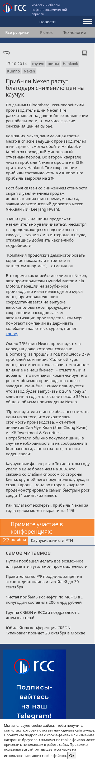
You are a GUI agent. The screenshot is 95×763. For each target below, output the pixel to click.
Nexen (29, 71)
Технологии (74, 32)
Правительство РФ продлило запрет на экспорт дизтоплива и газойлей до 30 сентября (44, 581)
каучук (38, 63)
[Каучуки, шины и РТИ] (61, 541)
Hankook (70, 63)
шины (53, 63)
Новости (47, 21)
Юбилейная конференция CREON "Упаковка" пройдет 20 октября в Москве (45, 630)
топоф (12, 333)
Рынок (46, 32)
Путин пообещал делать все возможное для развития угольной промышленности (47, 563)
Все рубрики (17, 32)
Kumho (13, 71)
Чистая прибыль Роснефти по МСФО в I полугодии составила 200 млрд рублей (44, 599)
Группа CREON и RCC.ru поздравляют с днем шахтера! (42, 615)
